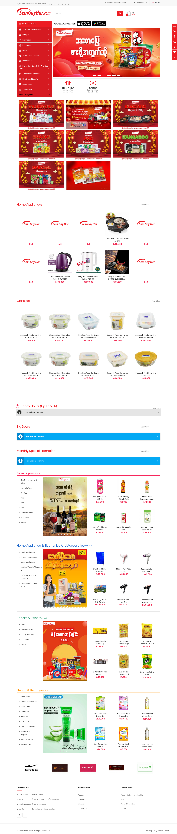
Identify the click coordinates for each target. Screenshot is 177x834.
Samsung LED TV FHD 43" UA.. (100, 600)
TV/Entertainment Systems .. (28, 577)
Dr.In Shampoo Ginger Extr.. (147, 714)
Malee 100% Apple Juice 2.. (123, 528)
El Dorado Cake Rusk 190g (100, 642)
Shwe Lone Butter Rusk (147, 673)
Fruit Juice (25, 517)
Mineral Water (26, 488)
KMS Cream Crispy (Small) (124, 673)
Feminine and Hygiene (26, 733)
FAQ (122, 799)
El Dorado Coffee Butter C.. (100, 673)
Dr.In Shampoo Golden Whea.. (147, 745)
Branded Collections (29, 702)
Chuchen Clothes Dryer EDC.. (100, 570)
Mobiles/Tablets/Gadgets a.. (29, 568)
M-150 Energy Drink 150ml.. (123, 497)
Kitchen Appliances (29, 557)
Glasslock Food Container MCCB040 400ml (31, 336)
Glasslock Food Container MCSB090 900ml (88, 374)
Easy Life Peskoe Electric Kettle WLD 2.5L (88, 277)
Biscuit (23, 644)
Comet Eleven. (163, 831)
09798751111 (30, 3)
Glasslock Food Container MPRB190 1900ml (146, 336)
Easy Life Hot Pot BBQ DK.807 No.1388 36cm (117, 277)
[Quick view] (62, 262)
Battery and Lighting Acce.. (29, 585)
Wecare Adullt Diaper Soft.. (123, 745)
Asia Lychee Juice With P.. (100, 497)
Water (23, 522)
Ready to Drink (27, 513)
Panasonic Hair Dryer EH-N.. (147, 601)
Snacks (23, 624)
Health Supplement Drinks (29, 481)
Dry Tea (24, 493)
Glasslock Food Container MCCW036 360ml (59, 336)
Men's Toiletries (27, 739)
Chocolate (25, 639)
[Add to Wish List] (31, 224)
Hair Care (24, 716)
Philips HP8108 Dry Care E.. (123, 570)
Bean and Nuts (27, 629)
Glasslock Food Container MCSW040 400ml (117, 374)
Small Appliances (28, 552)
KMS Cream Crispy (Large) (124, 642)
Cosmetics (25, 697)
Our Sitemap (82, 808)
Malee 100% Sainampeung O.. (147, 498)
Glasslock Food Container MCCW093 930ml (59, 374)
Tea (22, 498)
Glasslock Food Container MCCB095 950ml (31, 374)
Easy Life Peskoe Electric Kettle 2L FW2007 (60, 277)
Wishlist (81, 804)
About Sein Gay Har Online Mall (132, 795)
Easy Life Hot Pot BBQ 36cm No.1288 (117, 240)
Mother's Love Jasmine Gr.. (147, 528)
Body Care (25, 711)
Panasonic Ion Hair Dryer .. (147, 570)
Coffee (24, 503)
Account (81, 795)
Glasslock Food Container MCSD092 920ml (117, 336)
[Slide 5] (106, 52)
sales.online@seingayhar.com (43, 809)
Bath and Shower (28, 726)
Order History (82, 799)
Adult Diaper (26, 744)
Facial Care (25, 706)
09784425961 (40, 3)
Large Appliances (28, 562)
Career (123, 808)
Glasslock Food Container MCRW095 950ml (88, 336)
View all (35, 473)
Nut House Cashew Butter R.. (147, 642)
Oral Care (25, 721)
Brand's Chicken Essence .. (100, 528)
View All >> (145, 205)
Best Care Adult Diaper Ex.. (100, 714)
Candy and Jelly (27, 634)
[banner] (65, 506)
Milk (22, 508)
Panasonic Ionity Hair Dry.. (123, 600)
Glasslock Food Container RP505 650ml (146, 374)
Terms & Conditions (128, 804)
